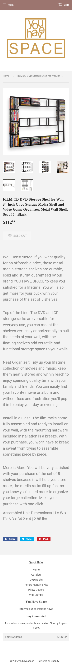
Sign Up (62, 637)
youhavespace (26, 660)
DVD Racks (36, 579)
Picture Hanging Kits (36, 584)
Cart (66, 4)
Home (6, 75)
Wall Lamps (36, 594)
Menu (11, 4)
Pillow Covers (36, 589)
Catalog (36, 574)
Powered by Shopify (48, 660)
